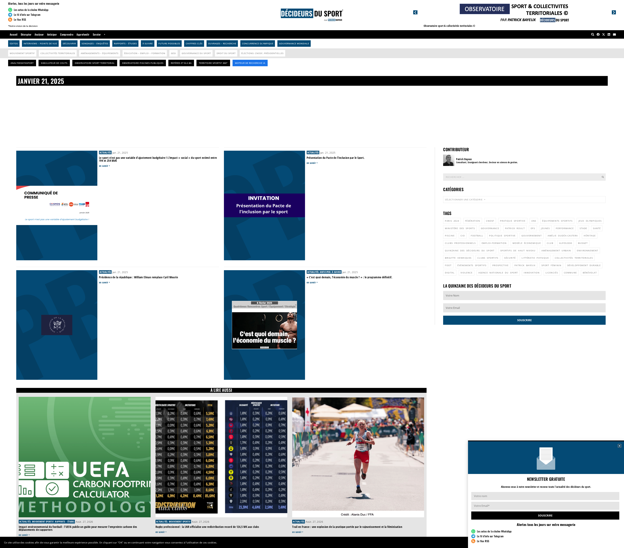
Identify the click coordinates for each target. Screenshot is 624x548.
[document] (312, 274)
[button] (619, 446)
